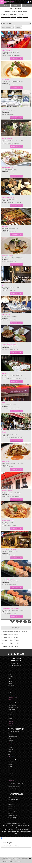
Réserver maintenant (16, 58)
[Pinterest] (15, 654)
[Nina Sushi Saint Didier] (16, 333)
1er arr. (3, 17)
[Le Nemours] (16, 98)
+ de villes (10, 695)
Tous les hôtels (12, 705)
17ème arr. (26, 14)
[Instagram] (18, 654)
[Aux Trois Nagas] (16, 128)
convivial (10, 778)
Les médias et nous (13, 802)
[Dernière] (29, 621)
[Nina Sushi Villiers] (16, 568)
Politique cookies (12, 815)
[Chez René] (16, 363)
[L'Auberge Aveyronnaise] (16, 539)
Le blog (10, 804)
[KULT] (16, 274)
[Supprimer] (13, 27)
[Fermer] (30, 858)
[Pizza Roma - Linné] (16, 509)
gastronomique (12, 736)
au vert (10, 775)
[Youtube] (22, 654)
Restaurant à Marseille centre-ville (10, 646)
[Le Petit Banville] (16, 245)
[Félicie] (16, 421)
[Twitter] (12, 654)
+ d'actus (10, 699)
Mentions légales (12, 809)
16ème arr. (20, 14)
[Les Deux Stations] (16, 480)
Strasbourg (11, 685)
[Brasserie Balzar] (16, 157)
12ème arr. (19, 17)
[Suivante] (25, 621)
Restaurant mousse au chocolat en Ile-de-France (14, 631)
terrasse (10, 740)
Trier (15, 6)
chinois (10, 751)
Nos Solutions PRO (13, 799)
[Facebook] (9, 654)
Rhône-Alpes (11, 714)
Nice (9, 692)
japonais (10, 754)
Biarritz (10, 688)
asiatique (10, 749)
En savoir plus (17, 861)
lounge (10, 771)
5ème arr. (7, 17)
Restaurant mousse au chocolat (10, 634)
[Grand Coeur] (16, 304)
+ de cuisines (11, 756)
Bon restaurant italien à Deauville (10, 643)
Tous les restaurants (13, 663)
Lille (9, 679)
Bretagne (10, 716)
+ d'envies (11, 743)
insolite (10, 738)
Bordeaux (11, 672)
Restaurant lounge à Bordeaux (10, 637)
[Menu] (2, 2)
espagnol (10, 747)
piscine (10, 768)
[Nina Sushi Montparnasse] (16, 598)
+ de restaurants (12, 697)
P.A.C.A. (10, 719)
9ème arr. (13, 17)
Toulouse (10, 690)
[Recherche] (31, 2)
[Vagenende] (16, 69)
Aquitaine (10, 712)
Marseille (10, 676)
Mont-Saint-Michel (13, 707)
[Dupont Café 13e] (16, 39)
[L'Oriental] (16, 216)
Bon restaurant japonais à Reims (10, 640)
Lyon (9, 674)
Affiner (5, 6)
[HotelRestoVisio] (9, 2)
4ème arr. (25, 17)
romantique (11, 734)
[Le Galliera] (16, 451)
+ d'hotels (11, 723)
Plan (26, 6)
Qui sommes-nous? (13, 797)
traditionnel (11, 773)
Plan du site (11, 806)
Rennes (10, 681)
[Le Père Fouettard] (16, 186)
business (10, 766)
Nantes (10, 683)
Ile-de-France (11, 709)
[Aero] (16, 392)
